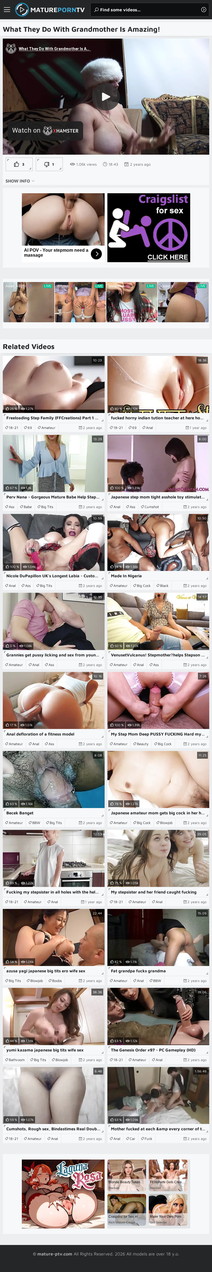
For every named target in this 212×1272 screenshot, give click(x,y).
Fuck (148, 1138)
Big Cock (144, 585)
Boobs (57, 980)
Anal (149, 427)
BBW (36, 822)
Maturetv (57, 10)
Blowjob (166, 822)
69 (30, 427)
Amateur (48, 427)
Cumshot (152, 506)
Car (132, 1138)
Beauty (143, 744)
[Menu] (7, 10)
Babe (28, 506)
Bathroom (17, 1060)
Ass (11, 506)
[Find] (204, 10)
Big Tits (47, 506)
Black (164, 585)
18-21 (13, 427)
